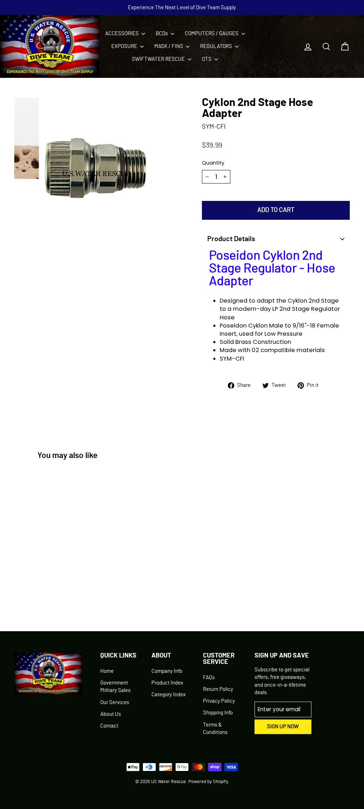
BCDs (162, 33)
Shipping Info (218, 712)
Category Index (168, 694)
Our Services (114, 702)
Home (107, 671)
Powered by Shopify (208, 781)
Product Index (167, 683)
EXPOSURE (124, 46)
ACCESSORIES (122, 33)
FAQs (209, 677)
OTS (207, 59)
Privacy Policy (219, 701)
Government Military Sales (115, 686)
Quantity (213, 162)
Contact (109, 726)
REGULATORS (216, 46)
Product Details (231, 239)
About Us (110, 714)
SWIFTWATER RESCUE (159, 59)
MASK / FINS (169, 46)
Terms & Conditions (215, 728)
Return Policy (218, 689)
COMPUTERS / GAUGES (212, 33)
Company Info (166, 671)
